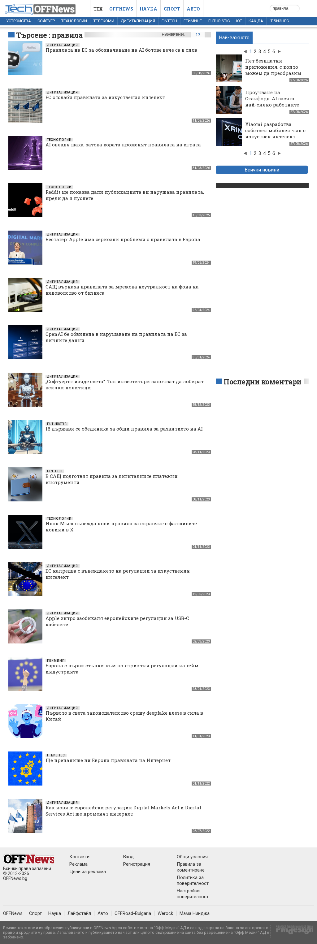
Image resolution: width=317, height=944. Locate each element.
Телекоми (103, 21)
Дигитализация (138, 21)
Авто (193, 9)
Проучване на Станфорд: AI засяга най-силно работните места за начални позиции (272, 104)
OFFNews (13, 913)
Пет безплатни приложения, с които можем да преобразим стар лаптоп (273, 70)
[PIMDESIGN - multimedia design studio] (292, 931)
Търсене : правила (49, 35)
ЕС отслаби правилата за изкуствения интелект (105, 97)
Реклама (78, 864)
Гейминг (193, 21)
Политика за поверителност (193, 880)
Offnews (121, 9)
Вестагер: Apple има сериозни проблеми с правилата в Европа (123, 239)
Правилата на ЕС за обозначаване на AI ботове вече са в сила (122, 50)
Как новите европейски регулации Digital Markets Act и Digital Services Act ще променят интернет (123, 810)
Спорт (172, 9)
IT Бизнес (279, 21)
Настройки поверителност (193, 893)
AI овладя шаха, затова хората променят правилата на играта (123, 144)
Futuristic (219, 21)
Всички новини (262, 170)
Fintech (169, 21)
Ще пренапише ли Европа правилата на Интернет (108, 760)
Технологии (74, 21)
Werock (165, 913)
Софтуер (46, 21)
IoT (239, 21)
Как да (256, 21)
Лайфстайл (79, 913)
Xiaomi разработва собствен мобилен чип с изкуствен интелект (275, 130)
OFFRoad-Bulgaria (133, 913)
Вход (128, 857)
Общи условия (192, 857)
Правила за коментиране (191, 867)
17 (198, 34)
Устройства (18, 21)
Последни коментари (263, 381)
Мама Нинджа (195, 913)
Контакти (79, 857)
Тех (98, 9)
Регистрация (136, 864)
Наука (148, 9)
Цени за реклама (87, 871)
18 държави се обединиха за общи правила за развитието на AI (124, 429)
